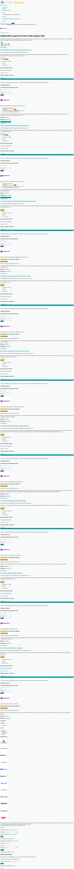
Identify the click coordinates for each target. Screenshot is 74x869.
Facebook (2, 72)
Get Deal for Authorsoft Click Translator (11, 573)
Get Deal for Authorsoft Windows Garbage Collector (14, 426)
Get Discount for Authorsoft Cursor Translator (13, 500)
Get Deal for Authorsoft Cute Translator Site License (14, 351)
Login (4, 21)
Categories (5, 7)
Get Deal (2, 210)
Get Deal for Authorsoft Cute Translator (11, 648)
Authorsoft (21, 110)
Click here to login (14, 841)
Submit (2, 95)
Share (4, 62)
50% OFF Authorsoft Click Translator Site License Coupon (16, 50)
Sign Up (12, 838)
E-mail (1, 845)
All (1, 43)
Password (2, 832)
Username (2, 843)
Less (24, 55)
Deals (7, 43)
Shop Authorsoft (4, 261)
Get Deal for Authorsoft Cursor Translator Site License (15, 276)
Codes (4, 43)
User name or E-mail (4, 861)
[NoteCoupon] (12, 4)
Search (13, 23)
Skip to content (3, 5)
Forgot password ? (12, 834)
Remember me (5, 834)
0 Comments (5, 65)
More (27, 52)
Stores (4, 8)
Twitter (6, 72)
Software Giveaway (7, 10)
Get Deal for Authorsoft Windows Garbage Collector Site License (18, 201)
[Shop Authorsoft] (3, 31)
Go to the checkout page (5, 121)
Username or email (4, 829)
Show (17, 832)
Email (4, 64)
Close (1, 868)
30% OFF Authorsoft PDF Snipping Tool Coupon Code (14, 125)
